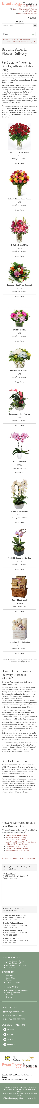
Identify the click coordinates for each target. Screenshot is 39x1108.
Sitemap (9, 997)
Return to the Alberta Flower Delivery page (18, 858)
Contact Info (10, 978)
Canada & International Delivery (24, 9)
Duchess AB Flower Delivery (17, 848)
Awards (9, 980)
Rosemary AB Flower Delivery (17, 850)
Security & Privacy (13, 993)
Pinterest (10, 1039)
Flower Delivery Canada (15, 961)
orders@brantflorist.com (27, 13)
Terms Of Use (11, 995)
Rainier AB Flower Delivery (16, 835)
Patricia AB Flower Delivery (16, 846)
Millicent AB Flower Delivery (17, 844)
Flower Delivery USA (14, 963)
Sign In (20, 21)
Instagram (10, 1044)
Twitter (9, 1034)
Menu (5, 34)
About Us (9, 976)
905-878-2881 (31, 11)
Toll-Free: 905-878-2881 (14, 1019)
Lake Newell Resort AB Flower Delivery (21, 842)
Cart (32, 18)
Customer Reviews (13, 982)
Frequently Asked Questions (17, 990)
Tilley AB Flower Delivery (16, 837)
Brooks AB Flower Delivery (16, 840)
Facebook (10, 1029)
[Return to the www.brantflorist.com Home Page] (19, 4)
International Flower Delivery (17, 965)
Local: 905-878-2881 (13, 1015)
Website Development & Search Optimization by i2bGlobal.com (19, 1099)
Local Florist (10, 967)
